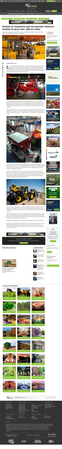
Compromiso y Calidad (22, 404)
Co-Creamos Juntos (9, 416)
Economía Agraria (14, 426)
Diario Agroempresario (22, 406)
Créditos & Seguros (8, 426)
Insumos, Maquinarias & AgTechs (41, 425)
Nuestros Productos (25, 429)
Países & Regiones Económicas (17, 429)
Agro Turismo (21, 425)
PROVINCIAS (9, 11)
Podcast (33, 410)
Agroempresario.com (22, 405)
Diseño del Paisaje (33, 425)
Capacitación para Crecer (45, 426)
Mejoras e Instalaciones (50, 425)
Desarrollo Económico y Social (36, 426)
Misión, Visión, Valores (9, 405)
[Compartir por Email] (4, 72)
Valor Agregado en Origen (44, 18)
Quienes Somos (8, 404)
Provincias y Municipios (9, 429)
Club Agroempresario (35, 411)
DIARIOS (35, 11)
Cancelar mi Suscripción (22, 417)
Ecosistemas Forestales (42, 424)
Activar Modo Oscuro (12, 435)
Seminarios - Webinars (22, 412)
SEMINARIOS (23, 11)
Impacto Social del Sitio (9, 406)
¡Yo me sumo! (53, 241)
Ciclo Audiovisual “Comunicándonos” (37, 405)
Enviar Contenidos (8, 417)
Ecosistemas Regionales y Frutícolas (25, 424)
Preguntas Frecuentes (48, 416)
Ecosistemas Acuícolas (49, 424)
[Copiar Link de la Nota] (4, 76)
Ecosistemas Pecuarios (16, 424)
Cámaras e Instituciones (28, 426)
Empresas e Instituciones (31, 18)
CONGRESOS (17, 11)
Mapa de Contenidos (39, 13)
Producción (7, 18)
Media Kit (33, 416)
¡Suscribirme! (53, 265)
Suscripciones (21, 416)
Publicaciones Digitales (22, 409)
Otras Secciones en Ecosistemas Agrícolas (16, 13)
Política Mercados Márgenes (19, 18)
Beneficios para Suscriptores (33, 429)
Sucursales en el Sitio (35, 418)
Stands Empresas (40, 429)
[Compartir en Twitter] (4, 68)
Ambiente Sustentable (26, 425)
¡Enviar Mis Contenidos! (52, 42)
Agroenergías (16, 425)
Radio (32, 409)
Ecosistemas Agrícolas (9, 424)
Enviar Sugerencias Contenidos (10, 418)
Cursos (33, 404)
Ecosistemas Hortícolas (34, 424)
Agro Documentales (34, 406)
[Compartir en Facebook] (4, 66)
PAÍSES (13, 11)
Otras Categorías (30, 13)
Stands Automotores (9, 430)
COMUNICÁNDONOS (29, 11)
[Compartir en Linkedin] (4, 74)
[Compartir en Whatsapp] (4, 70)
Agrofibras (12, 425)
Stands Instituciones (46, 429)
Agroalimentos (8, 425)
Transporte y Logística (21, 426)
